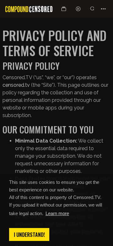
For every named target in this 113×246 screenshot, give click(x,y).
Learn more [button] (57, 213)
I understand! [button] (29, 234)
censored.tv (16, 85)
